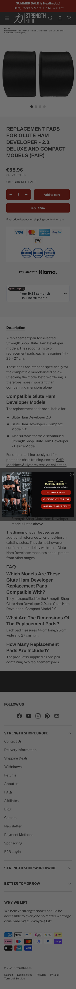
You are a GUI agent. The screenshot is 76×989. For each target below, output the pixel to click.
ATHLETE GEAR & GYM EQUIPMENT (56, 499)
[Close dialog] (71, 474)
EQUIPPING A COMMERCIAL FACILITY (56, 506)
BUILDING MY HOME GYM (56, 492)
